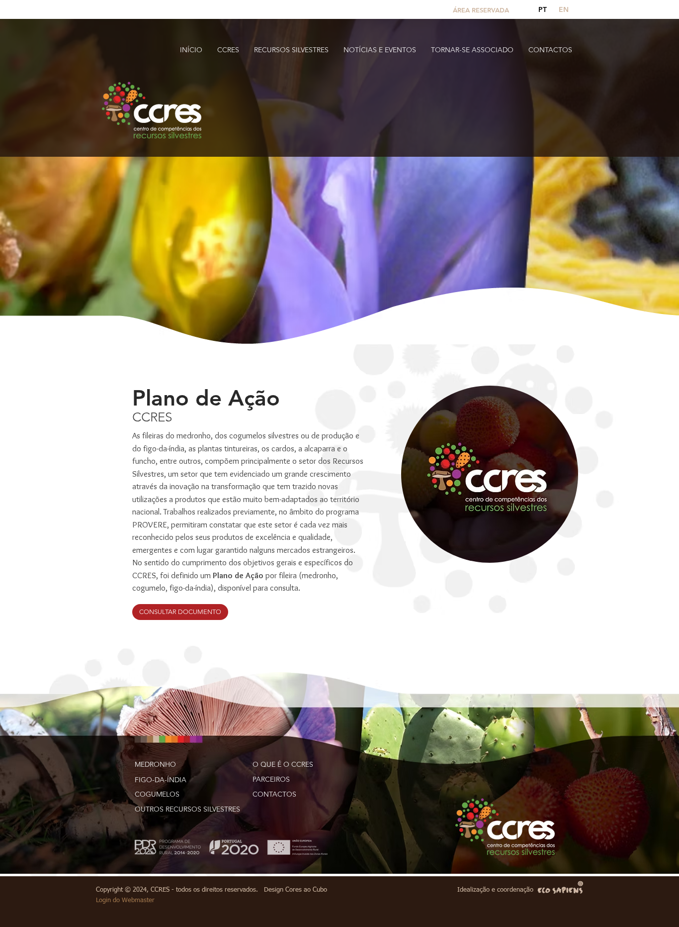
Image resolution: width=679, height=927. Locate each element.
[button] (228, 49)
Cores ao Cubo (306, 890)
